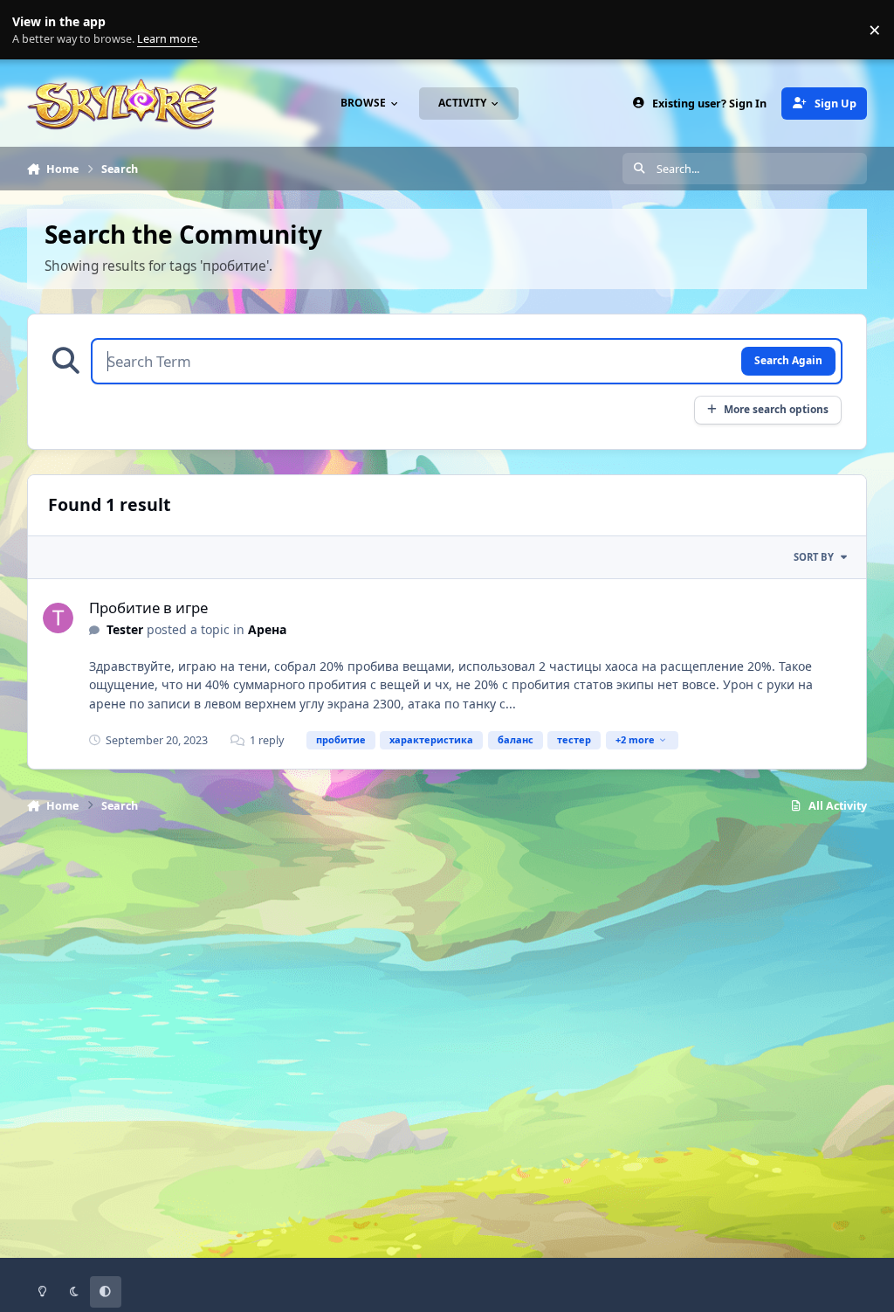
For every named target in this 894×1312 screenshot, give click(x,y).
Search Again (788, 360)
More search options (776, 409)
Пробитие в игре (148, 607)
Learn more (33, 30)
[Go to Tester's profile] (58, 618)
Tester (125, 629)
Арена (267, 629)
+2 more (635, 739)
